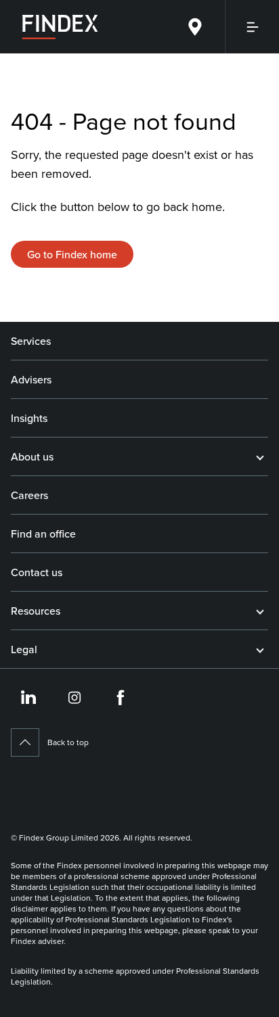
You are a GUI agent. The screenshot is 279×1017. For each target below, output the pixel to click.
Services (31, 340)
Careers (29, 495)
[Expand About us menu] (260, 456)
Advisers (31, 379)
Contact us (36, 572)
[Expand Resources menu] (260, 610)
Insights (29, 417)
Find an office (43, 533)
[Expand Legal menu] (260, 649)
